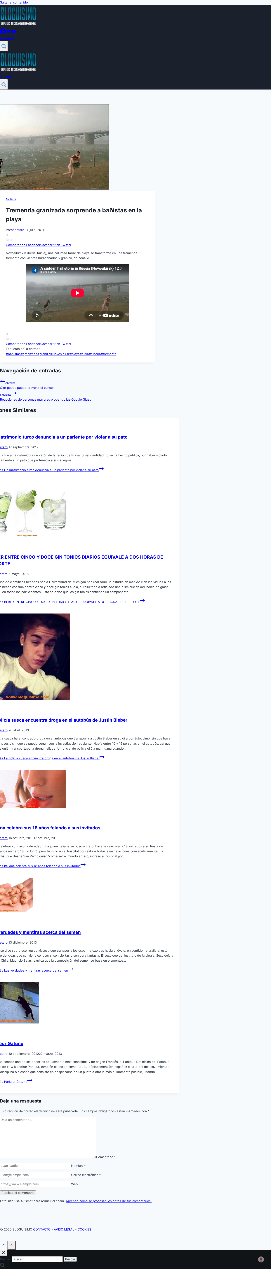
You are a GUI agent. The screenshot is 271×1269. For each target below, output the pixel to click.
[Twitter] (8, 33)
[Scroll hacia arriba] (3, 1245)
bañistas (13, 354)
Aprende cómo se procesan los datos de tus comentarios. (109, 1201)
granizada (29, 354)
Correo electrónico (86, 1175)
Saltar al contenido (14, 2)
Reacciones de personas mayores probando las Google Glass (45, 397)
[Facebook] (3, 33)
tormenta (108, 354)
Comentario (106, 1157)
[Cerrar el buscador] (3, 1253)
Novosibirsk (60, 354)
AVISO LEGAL (64, 1229)
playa (75, 354)
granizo (43, 354)
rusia (84, 354)
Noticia (11, 199)
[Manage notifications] (261, 1259)
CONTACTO (42, 1229)
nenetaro (17, 230)
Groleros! (7, 38)
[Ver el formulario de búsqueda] (4, 46)
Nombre (78, 1166)
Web (74, 1184)
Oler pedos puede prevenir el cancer (27, 385)
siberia (95, 354)
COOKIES (84, 1229)
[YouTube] (13, 33)
